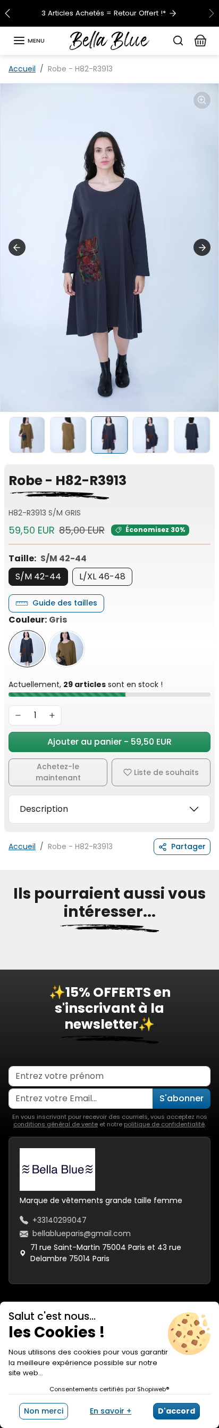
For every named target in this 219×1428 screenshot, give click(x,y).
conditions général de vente (55, 1124)
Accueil (22, 68)
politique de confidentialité (164, 1124)
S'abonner (181, 1098)
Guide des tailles (64, 603)
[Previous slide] (17, 247)
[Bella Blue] (109, 40)
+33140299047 (59, 1220)
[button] (28, 40)
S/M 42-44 (38, 576)
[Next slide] (201, 247)
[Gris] (27, 648)
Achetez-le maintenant (58, 772)
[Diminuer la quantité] (18, 715)
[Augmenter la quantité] (52, 715)
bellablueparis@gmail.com (81, 1233)
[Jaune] (66, 648)
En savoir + (110, 1411)
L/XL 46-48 (102, 576)
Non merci (43, 1411)
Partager (188, 846)
